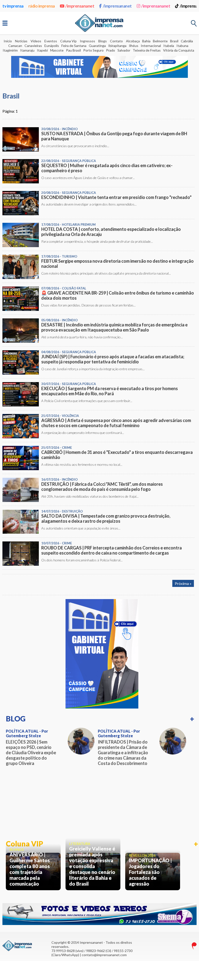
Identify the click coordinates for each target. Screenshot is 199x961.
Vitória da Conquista (178, 50)
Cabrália (187, 41)
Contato (116, 41)
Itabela (168, 46)
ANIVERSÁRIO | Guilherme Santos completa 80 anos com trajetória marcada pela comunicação (29, 869)
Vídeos (36, 41)
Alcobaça (133, 41)
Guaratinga (97, 46)
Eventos (50, 41)
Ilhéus (133, 46)
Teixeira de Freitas (147, 50)
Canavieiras (33, 46)
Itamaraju (27, 50)
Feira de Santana (73, 46)
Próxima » (183, 583)
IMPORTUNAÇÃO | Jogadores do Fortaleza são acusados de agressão (150, 872)
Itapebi (42, 50)
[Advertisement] (102, 803)
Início (8, 41)
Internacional (151, 46)
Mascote (57, 50)
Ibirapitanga (117, 46)
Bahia (146, 41)
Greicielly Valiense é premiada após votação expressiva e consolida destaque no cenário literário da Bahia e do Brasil (92, 866)
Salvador (123, 50)
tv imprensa (13, 6)
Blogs (102, 41)
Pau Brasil (73, 50)
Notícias (21, 41)
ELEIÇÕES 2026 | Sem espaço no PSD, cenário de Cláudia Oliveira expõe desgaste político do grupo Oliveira (31, 752)
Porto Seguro (93, 50)
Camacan (15, 46)
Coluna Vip (68, 41)
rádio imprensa (41, 6)
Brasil (174, 41)
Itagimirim (10, 50)
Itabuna (182, 46)
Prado (110, 50)
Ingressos (87, 41)
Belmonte (160, 41)
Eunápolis (51, 46)
